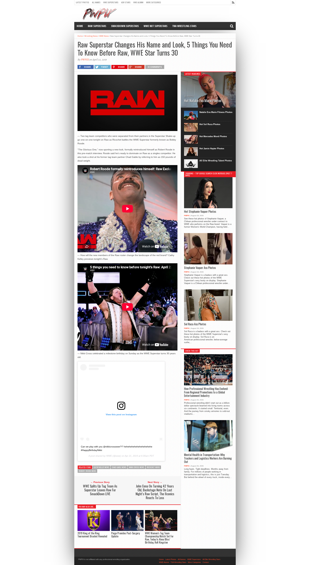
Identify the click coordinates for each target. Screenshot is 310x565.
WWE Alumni (138, 2)
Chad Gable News (119, 467)
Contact (206, 562)
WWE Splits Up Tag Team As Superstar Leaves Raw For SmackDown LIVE (100, 490)
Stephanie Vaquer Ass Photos (200, 268)
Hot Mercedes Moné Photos (213, 136)
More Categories (153, 2)
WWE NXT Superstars (155, 26)
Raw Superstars (97, 26)
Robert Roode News (87, 471)
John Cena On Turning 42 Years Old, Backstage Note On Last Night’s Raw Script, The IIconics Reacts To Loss (155, 492)
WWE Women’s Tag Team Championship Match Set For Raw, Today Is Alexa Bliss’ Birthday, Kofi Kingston (159, 537)
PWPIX (85, 59)
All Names (96, 2)
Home (80, 26)
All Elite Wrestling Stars (211, 559)
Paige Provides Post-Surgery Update (125, 534)
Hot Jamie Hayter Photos (211, 148)
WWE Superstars (110, 2)
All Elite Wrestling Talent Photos (215, 160)
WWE (109, 456)
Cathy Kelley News (101, 467)
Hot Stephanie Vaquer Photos (200, 211)
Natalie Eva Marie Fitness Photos (215, 112)
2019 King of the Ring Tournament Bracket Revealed (92, 534)
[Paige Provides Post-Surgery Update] (127, 530)
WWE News (104, 36)
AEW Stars (125, 2)
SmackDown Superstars (125, 26)
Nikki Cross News (136, 467)
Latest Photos (82, 2)
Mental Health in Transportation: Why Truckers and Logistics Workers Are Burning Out (208, 458)
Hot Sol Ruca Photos (209, 124)
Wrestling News (91, 36)
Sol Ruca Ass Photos (195, 324)
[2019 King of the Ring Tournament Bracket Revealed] (94, 530)
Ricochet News (153, 467)
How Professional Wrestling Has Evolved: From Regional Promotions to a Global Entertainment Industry (206, 392)
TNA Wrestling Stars (184, 26)
